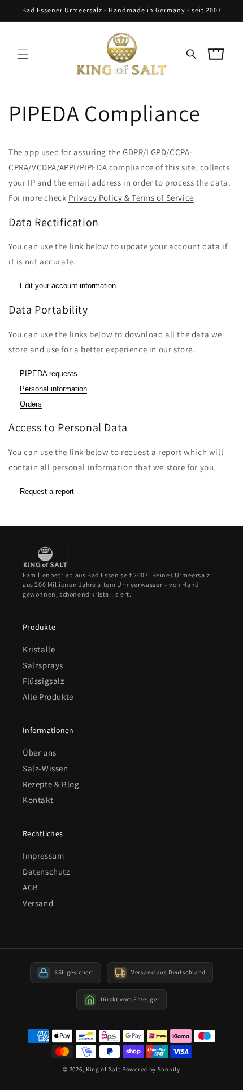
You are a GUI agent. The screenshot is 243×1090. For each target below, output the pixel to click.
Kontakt (38, 800)
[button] (22, 54)
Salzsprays (43, 665)
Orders (31, 404)
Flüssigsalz (43, 681)
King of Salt (103, 1069)
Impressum (43, 855)
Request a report (47, 491)
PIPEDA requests (48, 373)
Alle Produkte (48, 696)
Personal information (53, 389)
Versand (38, 903)
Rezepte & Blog (51, 784)
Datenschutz (46, 871)
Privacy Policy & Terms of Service (131, 197)
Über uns (40, 752)
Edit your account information (68, 285)
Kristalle (39, 649)
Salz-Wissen (45, 768)
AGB (30, 887)
